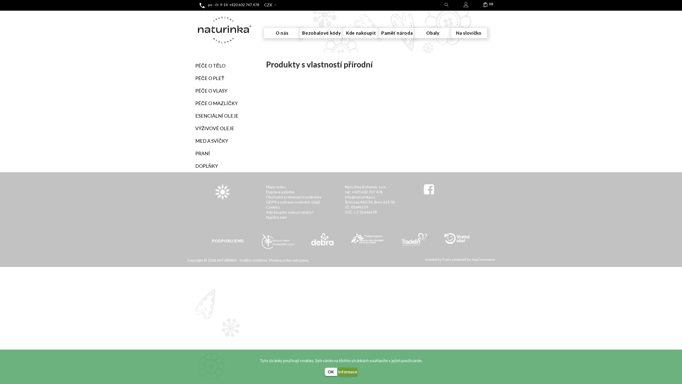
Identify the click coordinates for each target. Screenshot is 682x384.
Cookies (273, 207)
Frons (446, 259)
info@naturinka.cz (360, 197)
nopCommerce (483, 259)
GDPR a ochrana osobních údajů (293, 202)
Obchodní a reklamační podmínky (294, 197)
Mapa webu (276, 187)
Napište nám (276, 217)
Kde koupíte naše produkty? (290, 212)
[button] (485, 5)
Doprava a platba (280, 192)
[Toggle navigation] (193, 15)
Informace (347, 371)
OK (331, 372)
